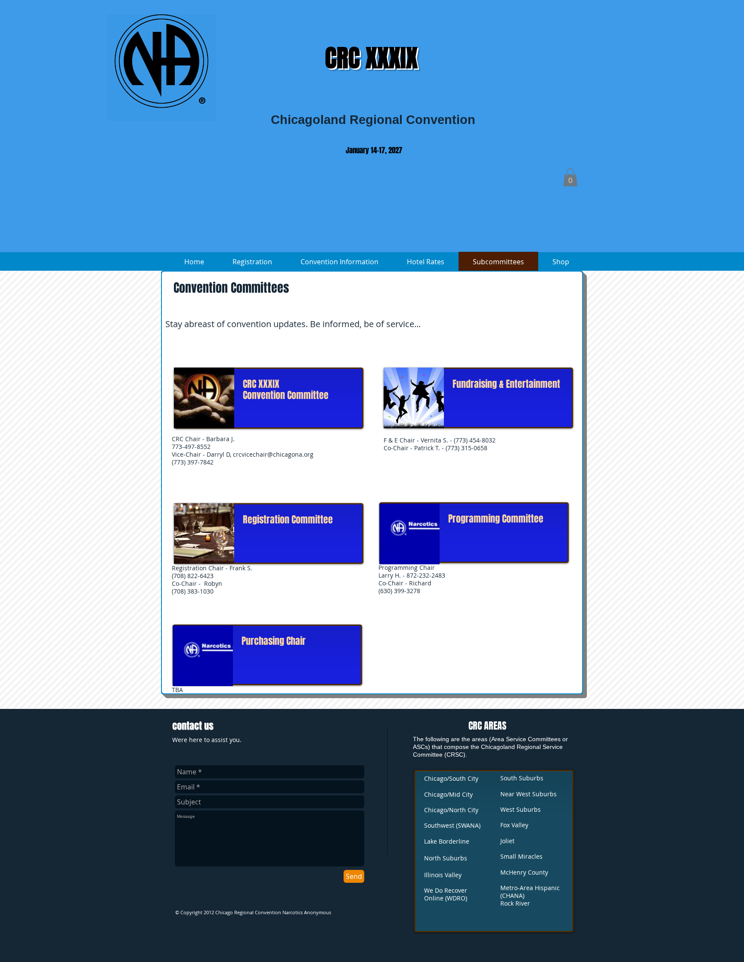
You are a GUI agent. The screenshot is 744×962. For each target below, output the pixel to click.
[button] (570, 177)
